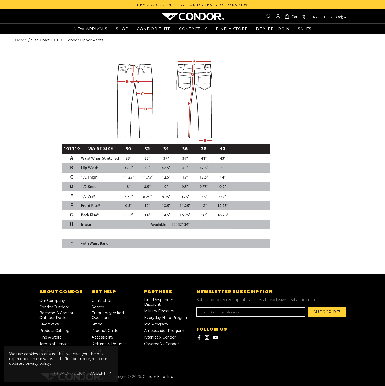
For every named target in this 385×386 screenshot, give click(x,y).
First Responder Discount (158, 302)
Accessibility (102, 337)
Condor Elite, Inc (192, 16)
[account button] (277, 16)
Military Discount (159, 311)
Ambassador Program (164, 330)
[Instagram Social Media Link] (207, 337)
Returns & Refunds (109, 343)
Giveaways (49, 324)
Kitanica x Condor (160, 337)
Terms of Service (54, 343)
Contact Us (102, 300)
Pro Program (156, 324)
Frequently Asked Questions (108, 315)
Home (21, 40)
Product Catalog (54, 330)
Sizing (97, 324)
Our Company (52, 300)
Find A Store (50, 337)
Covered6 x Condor (161, 343)
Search (98, 307)
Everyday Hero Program (166, 317)
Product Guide (105, 330)
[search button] (268, 16)
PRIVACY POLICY (68, 373)
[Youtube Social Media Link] (215, 337)
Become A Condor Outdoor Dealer (56, 315)
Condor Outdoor (54, 307)
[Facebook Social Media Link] (198, 337)
